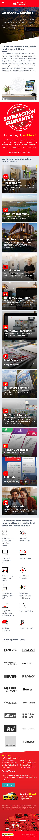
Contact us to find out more (19, 152)
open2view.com (19, 3)
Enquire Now (8, 785)
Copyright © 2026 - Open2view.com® (29, 835)
